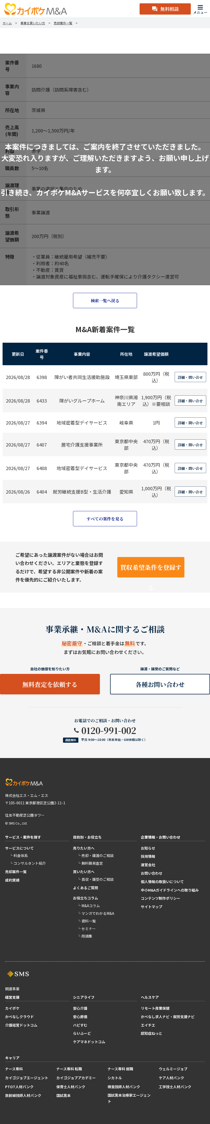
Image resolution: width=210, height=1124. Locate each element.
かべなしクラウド (19, 1016)
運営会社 (148, 864)
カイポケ (12, 1008)
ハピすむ (80, 1025)
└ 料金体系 (18, 855)
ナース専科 (14, 1068)
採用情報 (148, 856)
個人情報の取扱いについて (162, 881)
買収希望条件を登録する (151, 570)
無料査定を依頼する (50, 684)
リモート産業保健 (155, 1008)
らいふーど (82, 1033)
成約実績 (12, 880)
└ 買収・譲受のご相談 (95, 879)
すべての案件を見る (105, 519)
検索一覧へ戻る (105, 301)
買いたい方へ (83, 871)
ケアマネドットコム (89, 1041)
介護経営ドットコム (21, 1025)
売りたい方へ (83, 848)
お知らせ (148, 848)
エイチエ (148, 1025)
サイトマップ (151, 906)
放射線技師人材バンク (23, 1095)
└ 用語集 (84, 936)
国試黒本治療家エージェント (129, 1098)
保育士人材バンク (70, 1086)
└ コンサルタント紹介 (27, 863)
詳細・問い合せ (190, 377)
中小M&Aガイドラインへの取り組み (170, 890)
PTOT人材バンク (19, 1086)
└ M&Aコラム (88, 905)
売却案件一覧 (16, 871)
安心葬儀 (80, 1016)
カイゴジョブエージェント (26, 1077)
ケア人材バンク (171, 1077)
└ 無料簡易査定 (90, 863)
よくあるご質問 (85, 887)
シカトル (115, 1077)
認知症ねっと (151, 1033)
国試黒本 (63, 1095)
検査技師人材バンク (124, 1086)
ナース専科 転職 (69, 1068)
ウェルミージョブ (173, 1068)
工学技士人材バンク (175, 1086)
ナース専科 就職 (120, 1068)
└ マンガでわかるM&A (95, 913)
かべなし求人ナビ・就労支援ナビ (168, 1016)
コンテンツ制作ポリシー (160, 898)
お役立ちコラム (85, 897)
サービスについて (19, 848)
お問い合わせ (151, 873)
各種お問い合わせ (160, 684)
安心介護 (80, 1008)
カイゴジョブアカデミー (76, 1077)
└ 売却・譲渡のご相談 (95, 855)
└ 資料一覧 (86, 920)
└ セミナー (86, 928)
